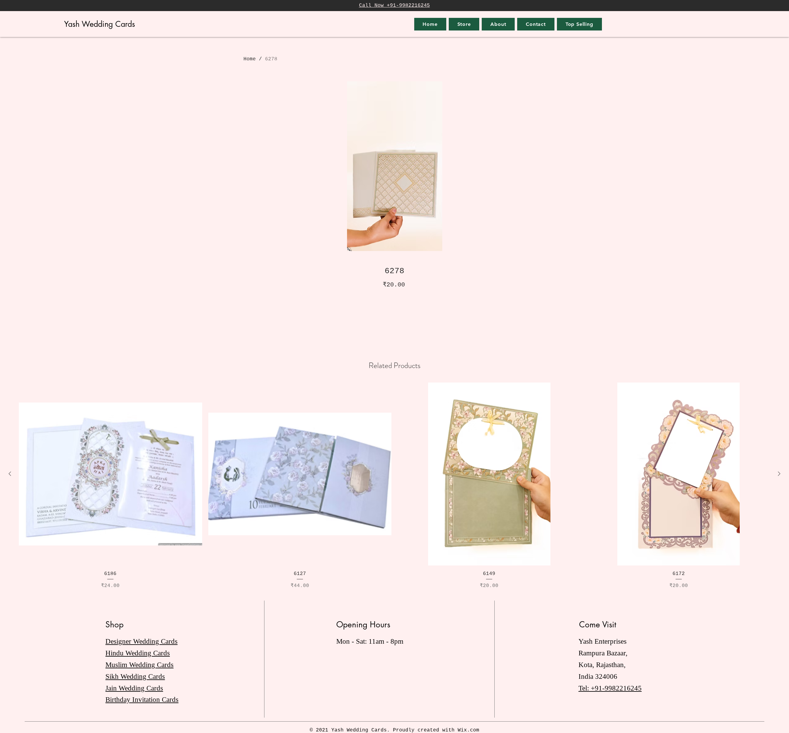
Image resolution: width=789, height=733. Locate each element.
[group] (394, 486)
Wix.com (468, 730)
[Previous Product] (10, 473)
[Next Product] (779, 473)
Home (249, 59)
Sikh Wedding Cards (135, 676)
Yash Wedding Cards (99, 24)
